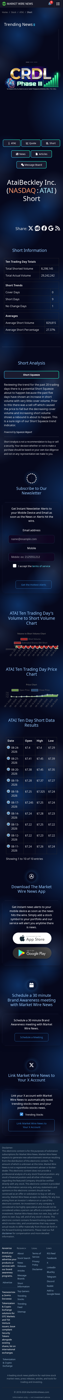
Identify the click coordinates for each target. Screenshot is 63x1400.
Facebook (52, 1258)
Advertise (7, 1282)
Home (5, 12)
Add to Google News (53, 1292)
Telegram (51, 1276)
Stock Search (23, 1258)
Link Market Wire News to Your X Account (32, 1125)
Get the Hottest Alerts (33, 584)
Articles (42, 154)
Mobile (31, 548)
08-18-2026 (15, 793)
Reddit (50, 1286)
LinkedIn (51, 1267)
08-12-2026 (15, 837)
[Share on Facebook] (44, 229)
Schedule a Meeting (31, 1037)
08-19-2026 (15, 782)
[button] (42, 3)
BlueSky (51, 1271)
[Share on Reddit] (37, 229)
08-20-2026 (15, 772)
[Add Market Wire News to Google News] (51, 229)
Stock (13, 12)
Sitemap (21, 1311)
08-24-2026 (15, 750)
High (40, 741)
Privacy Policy (35, 1263)
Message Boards (21, 1277)
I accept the (34, 566)
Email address (31, 530)
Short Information (23, 1285)
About (20, 1253)
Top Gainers (23, 1291)
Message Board (33, 164)
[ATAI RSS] (57, 229)
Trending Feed (21, 1305)
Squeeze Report (24, 432)
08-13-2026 (15, 826)
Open (28, 741)
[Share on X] (30, 229)
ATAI (21, 12)
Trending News (18, 24)
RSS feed (51, 1253)
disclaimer (7, 1233)
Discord (50, 1281)
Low (51, 741)
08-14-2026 (15, 815)
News (22, 154)
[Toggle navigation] (58, 3)
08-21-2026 (15, 761)
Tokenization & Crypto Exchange (9, 1362)
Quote (32, 143)
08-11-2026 (15, 848)
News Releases (21, 1264)
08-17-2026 (15, 804)
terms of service (41, 566)
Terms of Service (36, 1255)
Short (52, 143)
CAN (46, 42)
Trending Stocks (34, 1114)
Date (11, 741)
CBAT (17, 42)
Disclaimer (37, 1269)
